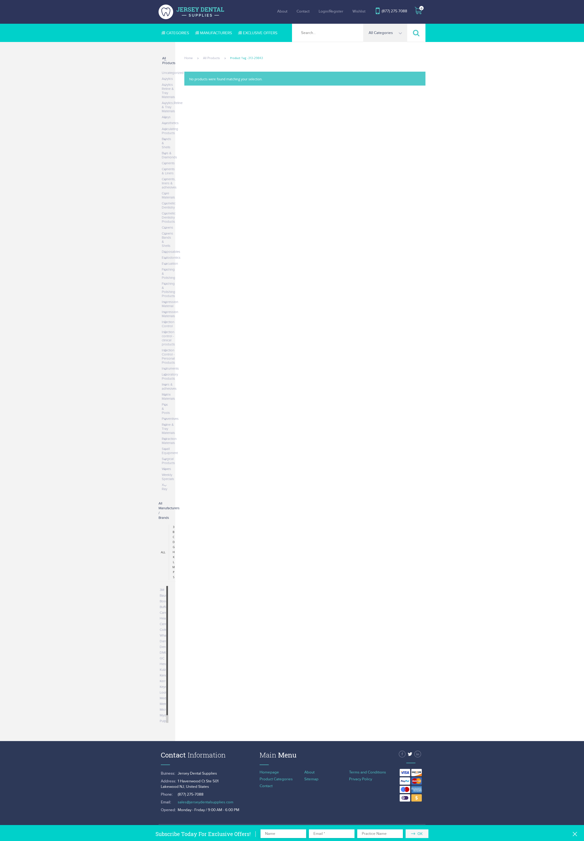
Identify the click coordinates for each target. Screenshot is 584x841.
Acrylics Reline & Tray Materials (168, 91)
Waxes (166, 469)
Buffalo (165, 607)
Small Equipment (170, 451)
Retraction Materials (169, 441)
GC (162, 658)
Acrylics (167, 79)
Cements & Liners (168, 171)
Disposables (171, 252)
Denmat (165, 647)
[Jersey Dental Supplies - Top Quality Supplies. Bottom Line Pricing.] (191, 12)
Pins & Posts (166, 409)
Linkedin (417, 754)
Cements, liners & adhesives (169, 183)
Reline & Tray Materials (168, 429)
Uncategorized (173, 73)
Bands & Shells (166, 143)
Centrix (165, 624)
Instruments (170, 369)
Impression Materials (170, 314)
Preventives (170, 419)
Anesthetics (170, 123)
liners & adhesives (169, 387)
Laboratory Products (170, 377)
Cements (168, 163)
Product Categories (276, 779)
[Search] (416, 33)
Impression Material (170, 304)
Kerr (163, 681)
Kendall (165, 675)
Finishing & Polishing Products (168, 290)
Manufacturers (216, 33)
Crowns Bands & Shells (167, 240)
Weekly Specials (168, 477)
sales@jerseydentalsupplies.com (205, 802)
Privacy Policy (360, 779)
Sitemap (311, 779)
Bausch (165, 596)
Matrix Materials (168, 397)
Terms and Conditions (367, 772)
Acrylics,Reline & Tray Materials (172, 107)
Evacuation (170, 264)
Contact (303, 11)
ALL (163, 552)
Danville (165, 641)
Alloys (166, 117)
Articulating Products (170, 131)
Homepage (269, 772)
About (282, 11)
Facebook (402, 754)
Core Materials (168, 195)
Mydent (165, 715)
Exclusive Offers (260, 33)
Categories (177, 33)
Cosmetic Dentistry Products (168, 218)
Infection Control (168, 324)
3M (162, 590)
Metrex (165, 704)
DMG (163, 653)
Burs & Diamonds (169, 155)
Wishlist (358, 11)
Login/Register (331, 11)
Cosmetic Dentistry (168, 205)
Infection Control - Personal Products (168, 356)
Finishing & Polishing (168, 274)
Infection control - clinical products (168, 338)
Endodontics (171, 258)
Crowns (167, 228)
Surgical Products (168, 461)
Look (163, 693)
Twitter (410, 754)
